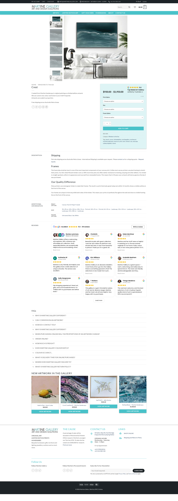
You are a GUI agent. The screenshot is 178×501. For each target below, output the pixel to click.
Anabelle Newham (129, 257)
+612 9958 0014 (100, 449)
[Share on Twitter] (36, 106)
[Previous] (67, 47)
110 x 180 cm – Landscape (76, 211)
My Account (36, 1)
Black (70, 215)
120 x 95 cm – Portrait (96, 209)
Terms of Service (132, 473)
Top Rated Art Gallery (135, 90)
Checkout (50, 1)
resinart (128, 141)
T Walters (94, 281)
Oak (73, 215)
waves (114, 143)
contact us (121, 159)
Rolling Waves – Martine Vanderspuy (132, 405)
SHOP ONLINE (129, 433)
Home (34, 85)
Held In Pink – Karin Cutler (45, 405)
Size (104, 105)
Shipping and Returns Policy (133, 437)
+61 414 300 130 (100, 451)
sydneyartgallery (107, 143)
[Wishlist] (135, 7)
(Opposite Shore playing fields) (104, 434)
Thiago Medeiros (129, 281)
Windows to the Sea (46, 85)
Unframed (65, 215)
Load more (98, 300)
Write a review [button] (138, 227)
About (111, 13)
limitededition (117, 139)
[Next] (123, 47)
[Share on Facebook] (33, 106)
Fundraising (101, 13)
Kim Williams (95, 257)
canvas (111, 139)
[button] (144, 1)
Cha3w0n (93, 234)
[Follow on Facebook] (136, 1)
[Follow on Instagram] (138, 1)
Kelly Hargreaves (64, 278)
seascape (135, 141)
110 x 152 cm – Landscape (125, 209)
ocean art (116, 141)
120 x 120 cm (72, 209)
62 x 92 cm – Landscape (110, 209)
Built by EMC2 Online (96, 489)
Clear (142, 96)
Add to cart (123, 128)
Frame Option (106, 113)
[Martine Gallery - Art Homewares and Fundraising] (45, 7)
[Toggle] (33, 316)
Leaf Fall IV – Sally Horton (103, 400)
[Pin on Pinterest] (43, 106)
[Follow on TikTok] (140, 1)
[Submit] (129, 7)
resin (123, 141)
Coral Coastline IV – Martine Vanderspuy (74, 405)
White (77, 215)
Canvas (64, 205)
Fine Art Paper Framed (73, 205)
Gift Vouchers (88, 13)
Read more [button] (56, 250)
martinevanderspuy (108, 141)
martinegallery (125, 139)
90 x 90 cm (65, 209)
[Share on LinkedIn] (46, 106)
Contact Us (120, 13)
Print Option (106, 97)
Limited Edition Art (70, 13)
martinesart (133, 139)
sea (131, 141)
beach (107, 139)
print (120, 141)
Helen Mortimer (128, 234)
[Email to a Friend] (39, 106)
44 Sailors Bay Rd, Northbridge (104, 433)
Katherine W (62, 257)
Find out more (67, 445)
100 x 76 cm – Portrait (83, 209)
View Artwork (45, 411)
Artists (56, 13)
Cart (43, 1)
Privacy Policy (122, 473)
